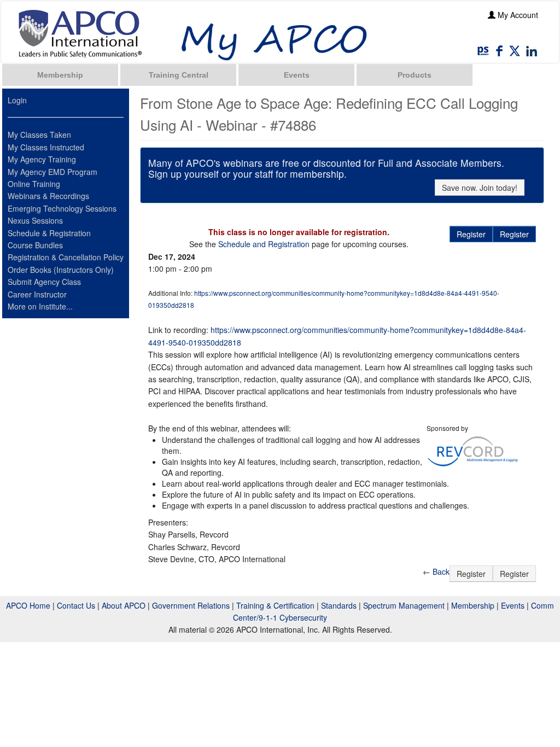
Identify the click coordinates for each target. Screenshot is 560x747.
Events (297, 75)
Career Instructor (37, 294)
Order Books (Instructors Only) (61, 269)
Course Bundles (35, 245)
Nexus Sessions (35, 220)
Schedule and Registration (264, 243)
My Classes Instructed (46, 147)
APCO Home (28, 605)
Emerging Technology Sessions (62, 208)
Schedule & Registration (49, 232)
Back (441, 571)
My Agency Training (42, 159)
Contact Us (76, 605)
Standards (339, 605)
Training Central (178, 75)
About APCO (123, 605)
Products (414, 75)
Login (17, 100)
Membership (60, 75)
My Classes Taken (39, 134)
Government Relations (191, 605)
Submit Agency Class (44, 281)
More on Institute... (40, 306)
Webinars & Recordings (48, 195)
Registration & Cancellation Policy (66, 257)
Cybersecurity (303, 617)
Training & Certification (275, 605)
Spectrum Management (404, 605)
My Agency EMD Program (52, 171)
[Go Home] (80, 33)
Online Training (34, 183)
